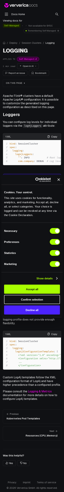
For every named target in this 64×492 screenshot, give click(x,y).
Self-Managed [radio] (11, 25)
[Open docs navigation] (6, 14)
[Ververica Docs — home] (21, 5)
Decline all (32, 309)
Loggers (11, 114)
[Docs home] (4, 43)
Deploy (13, 42)
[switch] (55, 242)
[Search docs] (57, 14)
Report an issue (17, 73)
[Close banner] (58, 179)
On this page (14, 83)
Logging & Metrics (40, 391)
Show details (44, 278)
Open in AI (28, 66)
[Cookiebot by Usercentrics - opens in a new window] (37, 179)
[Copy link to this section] (22, 114)
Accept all (32, 289)
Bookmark (41, 73)
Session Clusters (31, 42)
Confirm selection (32, 299)
